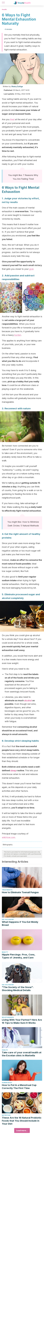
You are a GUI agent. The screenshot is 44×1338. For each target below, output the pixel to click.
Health (4, 9)
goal (31, 269)
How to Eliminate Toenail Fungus (20, 892)
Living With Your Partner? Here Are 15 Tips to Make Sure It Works (22, 1021)
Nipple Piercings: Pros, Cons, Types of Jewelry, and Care (18, 956)
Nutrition (6, 1115)
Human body (7, 1082)
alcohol (28, 700)
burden (17, 335)
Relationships (8, 1017)
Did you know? (8, 919)
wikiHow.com (8, 837)
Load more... (22, 1130)
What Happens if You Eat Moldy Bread (20, 923)
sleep (13, 770)
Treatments (7, 890)
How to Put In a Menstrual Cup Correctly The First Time (19, 1087)
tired (12, 119)
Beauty (5, 952)
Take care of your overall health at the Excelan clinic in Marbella (21, 1054)
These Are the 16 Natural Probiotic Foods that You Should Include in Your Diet (21, 1120)
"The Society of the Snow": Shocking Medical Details (18, 989)
